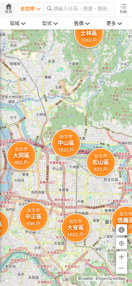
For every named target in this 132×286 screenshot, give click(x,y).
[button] (66, 143)
